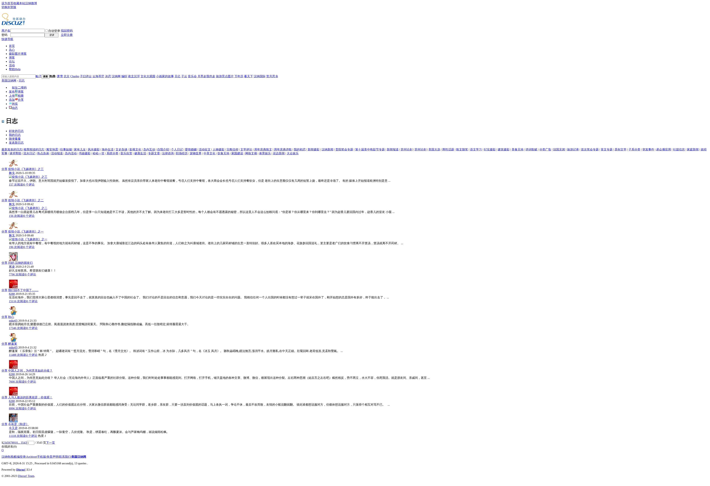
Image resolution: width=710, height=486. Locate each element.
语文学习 (476, 149)
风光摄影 (94, 149)
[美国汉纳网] (13, 23)
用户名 (5, 30)
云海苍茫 (98, 76)
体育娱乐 (265, 153)
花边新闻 (279, 153)
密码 (4, 34)
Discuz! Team (26, 475)
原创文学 (620, 149)
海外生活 (108, 149)
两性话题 (448, 149)
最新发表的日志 (11, 149)
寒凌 (12, 266)
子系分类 (634, 149)
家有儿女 (80, 149)
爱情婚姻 (191, 149)
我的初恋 (300, 149)
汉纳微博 (31, 3)
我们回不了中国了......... (23, 290)
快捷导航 (7, 39)
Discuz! (21, 469)
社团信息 (679, 149)
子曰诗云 (86, 76)
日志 (22, 80)
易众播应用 (663, 149)
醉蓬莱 (12, 343)
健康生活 (140, 153)
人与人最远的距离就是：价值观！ (30, 397)
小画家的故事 (165, 76)
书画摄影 (85, 153)
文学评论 (246, 149)
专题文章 (154, 153)
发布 (12, 91)
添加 (12, 99)
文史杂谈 (121, 149)
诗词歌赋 (531, 149)
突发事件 (648, 149)
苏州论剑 (407, 149)
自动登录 (54, 30)
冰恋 (108, 76)
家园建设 (237, 153)
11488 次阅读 (17, 354)
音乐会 (192, 76)
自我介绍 (163, 149)
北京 (67, 76)
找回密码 (67, 30)
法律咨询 (168, 153)
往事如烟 (66, 149)
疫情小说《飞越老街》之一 (26, 231)
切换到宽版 (8, 7)
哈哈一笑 (98, 153)
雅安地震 (52, 149)
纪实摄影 (490, 149)
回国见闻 (559, 149)
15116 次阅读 (17, 301)
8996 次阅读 (16, 408)
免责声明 (52, 456)
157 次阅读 (16, 184)
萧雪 (60, 76)
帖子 (39, 76)
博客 (12, 57)
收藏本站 (19, 3)
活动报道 (57, 153)
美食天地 (517, 149)
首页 (12, 46)
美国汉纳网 (8, 80)
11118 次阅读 (17, 435)
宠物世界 (196, 153)
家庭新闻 (693, 149)
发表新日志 (16, 142)
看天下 (248, 76)
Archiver (31, 456)
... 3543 (22, 442)
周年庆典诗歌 (283, 149)
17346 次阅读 (17, 328)
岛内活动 (71, 153)
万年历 (238, 76)
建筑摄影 (504, 149)
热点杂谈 (43, 153)
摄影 (18, 53)
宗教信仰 (232, 149)
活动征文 (205, 149)
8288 (12, 293)
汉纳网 (116, 76)
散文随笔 (462, 149)
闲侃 (15, 103)
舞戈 (12, 173)
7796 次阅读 (16, 274)
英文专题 (607, 149)
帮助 (15, 69)
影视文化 (135, 149)
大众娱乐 (293, 153)
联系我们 (65, 456)
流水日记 (29, 153)
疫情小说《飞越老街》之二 (26, 200)
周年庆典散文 (263, 149)
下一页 (50, 442)
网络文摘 (251, 153)
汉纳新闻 (327, 149)
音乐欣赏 (126, 153)
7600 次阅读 (16, 381)
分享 (21, 99)
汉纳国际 (260, 76)
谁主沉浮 (134, 76)
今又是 (13, 428)
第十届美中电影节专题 (370, 149)
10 (16, 442)
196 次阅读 (16, 247)
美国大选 (434, 149)
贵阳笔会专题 (344, 149)
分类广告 (545, 149)
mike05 (13, 320)
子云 (184, 76)
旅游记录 (573, 149)
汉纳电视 (7, 456)
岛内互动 (149, 149)
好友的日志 (16, 131)
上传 (12, 95)
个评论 (29, 184)
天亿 (177, 76)
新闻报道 (393, 149)
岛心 (12, 49)
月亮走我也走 (206, 76)
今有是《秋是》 (18, 424)
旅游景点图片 (225, 76)
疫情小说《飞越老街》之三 (26, 169)
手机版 (41, 456)
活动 (12, 65)
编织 (124, 76)
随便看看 (15, 138)
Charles (74, 76)
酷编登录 (20, 456)
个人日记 (177, 149)
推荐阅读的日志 (33, 149)
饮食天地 (223, 153)
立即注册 (67, 34)
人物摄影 (218, 149)
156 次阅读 (16, 215)
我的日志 (15, 134)
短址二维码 (19, 87)
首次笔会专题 (590, 149)
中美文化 (209, 153)
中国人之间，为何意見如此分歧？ (30, 370)
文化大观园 (148, 76)
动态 (15, 107)
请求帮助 (15, 153)
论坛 (12, 61)
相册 (21, 95)
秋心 (11, 317)
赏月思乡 (272, 76)
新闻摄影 (314, 149)
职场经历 (182, 153)
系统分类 (112, 153)
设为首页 (7, 3)
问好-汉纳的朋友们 (20, 262)
